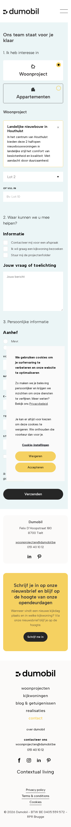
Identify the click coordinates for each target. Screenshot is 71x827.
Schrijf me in (35, 637)
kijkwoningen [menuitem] (35, 695)
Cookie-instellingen (35, 445)
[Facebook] (20, 760)
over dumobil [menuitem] (35, 729)
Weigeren (35, 456)
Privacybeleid (38, 404)
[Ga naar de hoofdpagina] (21, 11)
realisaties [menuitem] (35, 710)
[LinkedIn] (31, 556)
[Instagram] (39, 556)
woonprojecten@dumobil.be (36, 542)
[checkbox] (33, 249)
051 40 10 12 (35, 750)
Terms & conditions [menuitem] (35, 796)
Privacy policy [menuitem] (35, 790)
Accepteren (36, 467)
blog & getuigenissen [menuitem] (36, 703)
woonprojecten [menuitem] (35, 688)
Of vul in (9, 188)
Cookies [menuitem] (36, 802)
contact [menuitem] (35, 718)
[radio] (33, 341)
